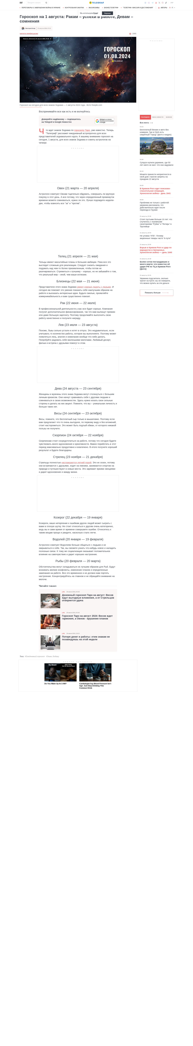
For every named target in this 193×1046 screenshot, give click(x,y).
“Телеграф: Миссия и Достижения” (138, 8)
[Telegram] (152, 2)
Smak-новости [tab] (157, 117)
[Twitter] (159, 2)
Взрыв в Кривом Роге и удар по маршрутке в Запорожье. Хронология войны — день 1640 (156, 250)
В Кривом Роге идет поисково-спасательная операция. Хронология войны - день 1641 (155, 190)
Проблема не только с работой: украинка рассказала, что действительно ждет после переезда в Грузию (154, 206)
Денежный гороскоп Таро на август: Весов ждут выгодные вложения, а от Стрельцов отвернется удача (88, 598)
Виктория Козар (30, 28)
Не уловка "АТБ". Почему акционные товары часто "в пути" (155, 237)
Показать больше (152, 293)
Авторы (164, 8)
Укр (171, 3)
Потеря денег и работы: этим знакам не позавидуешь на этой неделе (86, 638)
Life (63, 592)
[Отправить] (46, 2)
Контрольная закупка (74, 8)
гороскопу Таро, (82, 130)
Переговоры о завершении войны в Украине (41, 8)
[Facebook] (145, 2)
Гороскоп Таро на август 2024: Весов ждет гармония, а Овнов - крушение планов (87, 617)
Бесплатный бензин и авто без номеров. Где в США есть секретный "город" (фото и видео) (155, 132)
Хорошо (107, 13)
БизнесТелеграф (111, 8)
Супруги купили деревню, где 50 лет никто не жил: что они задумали (156, 163)
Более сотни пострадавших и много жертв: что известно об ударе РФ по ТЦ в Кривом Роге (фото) (155, 265)
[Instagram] (162, 2)
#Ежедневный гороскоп (35, 656)
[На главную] (96, 3)
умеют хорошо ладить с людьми (94, 287)
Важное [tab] (169, 117)
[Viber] (149, 3)
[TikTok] (166, 2)
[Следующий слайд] (174, 7)
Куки (95, 13)
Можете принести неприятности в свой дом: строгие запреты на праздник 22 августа (155, 176)
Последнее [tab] (145, 117)
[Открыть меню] (21, 3)
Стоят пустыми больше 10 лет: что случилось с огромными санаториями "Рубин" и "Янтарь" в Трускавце (156, 223)
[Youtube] (156, 2)
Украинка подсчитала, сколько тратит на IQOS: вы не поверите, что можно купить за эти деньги (155, 280)
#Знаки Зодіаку (52, 656)
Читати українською (29, 34)
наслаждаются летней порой (76, 462)
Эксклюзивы (93, 8)
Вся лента (144, 123)
